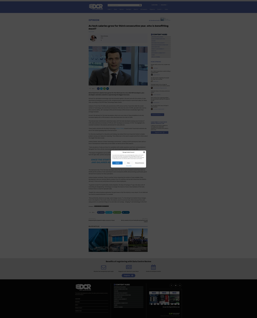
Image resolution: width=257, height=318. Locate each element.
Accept (117, 163)
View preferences (139, 163)
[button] (144, 152)
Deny (128, 163)
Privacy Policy (129, 165)
